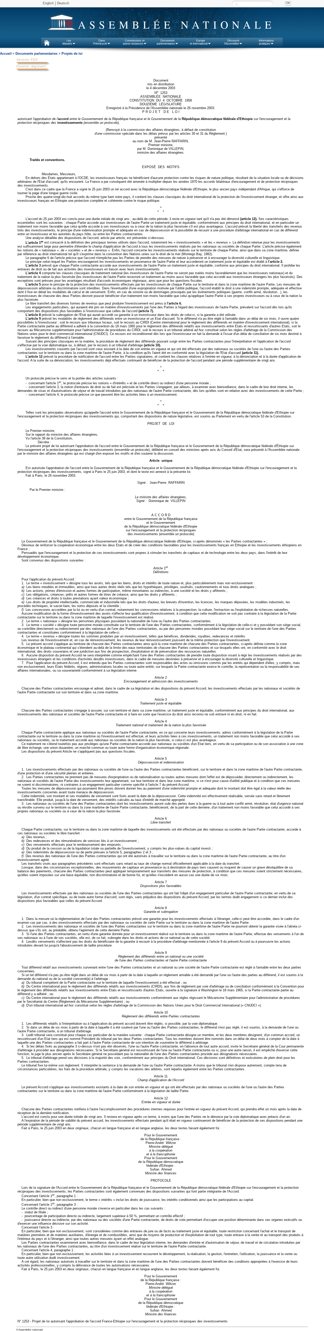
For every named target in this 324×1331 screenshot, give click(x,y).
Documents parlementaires (36, 53)
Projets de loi (72, 53)
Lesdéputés (67, 42)
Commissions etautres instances (134, 42)
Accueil (6, 53)
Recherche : (237, 4)
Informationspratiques (266, 42)
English (48, 3)
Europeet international (199, 42)
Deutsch (63, 3)
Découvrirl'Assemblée (231, 42)
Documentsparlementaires (166, 42)
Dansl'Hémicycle (100, 42)
